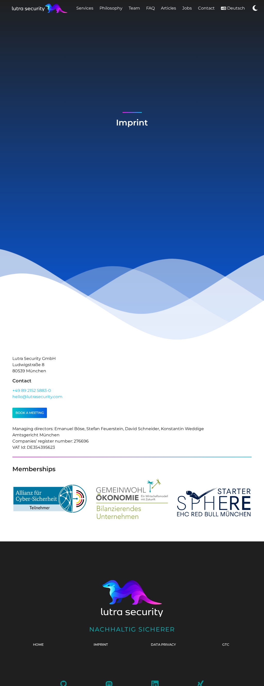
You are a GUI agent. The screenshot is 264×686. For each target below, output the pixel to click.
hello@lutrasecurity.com (37, 396)
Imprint (101, 644)
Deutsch (236, 8)
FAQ (150, 8)
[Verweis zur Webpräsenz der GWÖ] (132, 518)
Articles (168, 8)
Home (38, 644)
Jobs (187, 8)
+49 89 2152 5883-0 (31, 390)
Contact (206, 8)
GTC (225, 644)
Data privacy (163, 644)
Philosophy (111, 8)
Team (134, 8)
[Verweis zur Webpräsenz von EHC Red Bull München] (214, 514)
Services (84, 8)
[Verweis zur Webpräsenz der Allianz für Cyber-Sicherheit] (50, 511)
